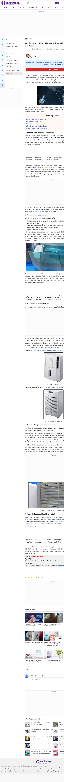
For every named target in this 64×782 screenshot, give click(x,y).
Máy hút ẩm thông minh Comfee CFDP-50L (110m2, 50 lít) (48, 296)
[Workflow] (2, 55)
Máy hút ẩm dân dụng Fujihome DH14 (57, 296)
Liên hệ (30, 766)
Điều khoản (9, 766)
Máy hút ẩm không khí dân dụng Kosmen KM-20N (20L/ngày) (39, 296)
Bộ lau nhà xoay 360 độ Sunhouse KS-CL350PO (39, 158)
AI (10, 7)
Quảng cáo (35, 766)
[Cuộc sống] (2, 80)
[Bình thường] (28, 577)
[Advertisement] (11, 100)
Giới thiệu (3, 766)
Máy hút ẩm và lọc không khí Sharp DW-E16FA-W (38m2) (30, 158)
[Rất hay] (31, 577)
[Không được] (25, 577)
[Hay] (30, 577)
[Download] (2, 70)
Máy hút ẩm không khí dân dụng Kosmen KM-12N (29, 296)
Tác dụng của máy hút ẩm (33, 121)
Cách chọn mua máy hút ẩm (34, 124)
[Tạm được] (27, 577)
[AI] (2, 40)
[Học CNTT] (2, 65)
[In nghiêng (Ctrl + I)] (38, 675)
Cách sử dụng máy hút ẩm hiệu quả (36, 126)
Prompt (44, 7)
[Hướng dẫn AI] (2, 50)
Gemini (38, 7)
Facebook (40, 766)
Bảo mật (14, 766)
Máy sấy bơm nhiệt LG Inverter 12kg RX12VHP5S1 (58, 158)
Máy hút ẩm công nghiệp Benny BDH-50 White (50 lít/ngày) (58, 540)
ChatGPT (31, 7)
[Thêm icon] (31, 675)
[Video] (2, 75)
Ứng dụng (25, 766)
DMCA (45, 766)
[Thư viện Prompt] (2, 45)
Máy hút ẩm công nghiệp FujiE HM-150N (29, 540)
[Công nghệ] (2, 60)
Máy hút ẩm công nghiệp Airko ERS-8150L (48, 540)
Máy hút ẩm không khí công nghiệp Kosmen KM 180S (38, 540)
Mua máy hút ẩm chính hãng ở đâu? (37, 128)
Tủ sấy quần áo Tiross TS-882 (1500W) (48, 158)
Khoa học (29, 39)
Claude (25, 7)
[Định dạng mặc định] (42, 675)
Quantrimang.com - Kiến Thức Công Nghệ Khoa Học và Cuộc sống (11, 3)
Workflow (57, 7)
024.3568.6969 (58, 560)
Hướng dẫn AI (17, 7)
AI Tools (50, 7)
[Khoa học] (2, 85)
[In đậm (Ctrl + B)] (35, 675)
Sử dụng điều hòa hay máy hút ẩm (36, 119)
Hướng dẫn (19, 766)
